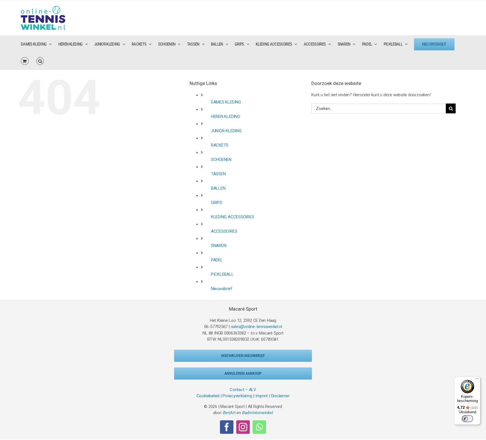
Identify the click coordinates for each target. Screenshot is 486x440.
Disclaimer (280, 395)
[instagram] (243, 427)
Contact (237, 389)
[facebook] (226, 427)
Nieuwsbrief (221, 288)
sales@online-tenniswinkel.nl (256, 326)
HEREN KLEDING (225, 116)
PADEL (217, 259)
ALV (252, 389)
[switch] (467, 418)
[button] (40, 61)
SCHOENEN (221, 159)
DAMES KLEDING (226, 102)
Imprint (261, 395)
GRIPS (216, 202)
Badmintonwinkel (257, 412)
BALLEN (218, 188)
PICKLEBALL (222, 274)
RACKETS (219, 145)
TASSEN (218, 173)
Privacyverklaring (237, 395)
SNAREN (218, 245)
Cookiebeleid (208, 395)
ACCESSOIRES (224, 231)
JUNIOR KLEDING (226, 130)
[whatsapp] (259, 427)
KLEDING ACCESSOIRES (232, 216)
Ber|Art (229, 412)
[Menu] (477, 380)
